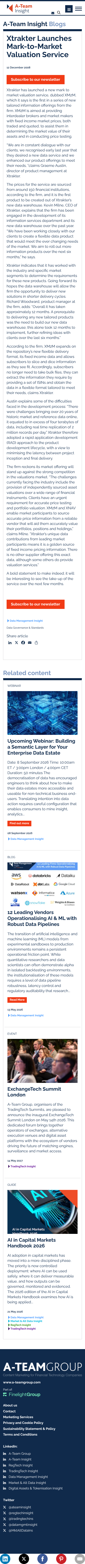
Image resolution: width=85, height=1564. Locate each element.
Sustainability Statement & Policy (29, 1429)
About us (10, 1405)
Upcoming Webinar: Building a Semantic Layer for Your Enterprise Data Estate (41, 747)
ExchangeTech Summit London (34, 1092)
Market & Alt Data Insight (26, 1321)
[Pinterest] (61, 1559)
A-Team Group (20, 1454)
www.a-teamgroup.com (21, 1382)
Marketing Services (18, 1417)
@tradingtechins (21, 1519)
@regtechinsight (21, 1513)
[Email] (80, 1559)
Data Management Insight (26, 620)
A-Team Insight (20, 1459)
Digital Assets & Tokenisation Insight (36, 1488)
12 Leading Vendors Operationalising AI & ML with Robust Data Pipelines (42, 918)
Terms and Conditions (20, 1434)
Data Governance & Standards (25, 627)
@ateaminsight (20, 1507)
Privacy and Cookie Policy (23, 1423)
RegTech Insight (21, 1325)
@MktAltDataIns (21, 1530)
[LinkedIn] (5, 1559)
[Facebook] (42, 1559)
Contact (9, 1411)
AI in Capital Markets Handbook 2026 (31, 1243)
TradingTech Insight (23, 1166)
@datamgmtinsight (23, 1525)
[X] (24, 1559)
